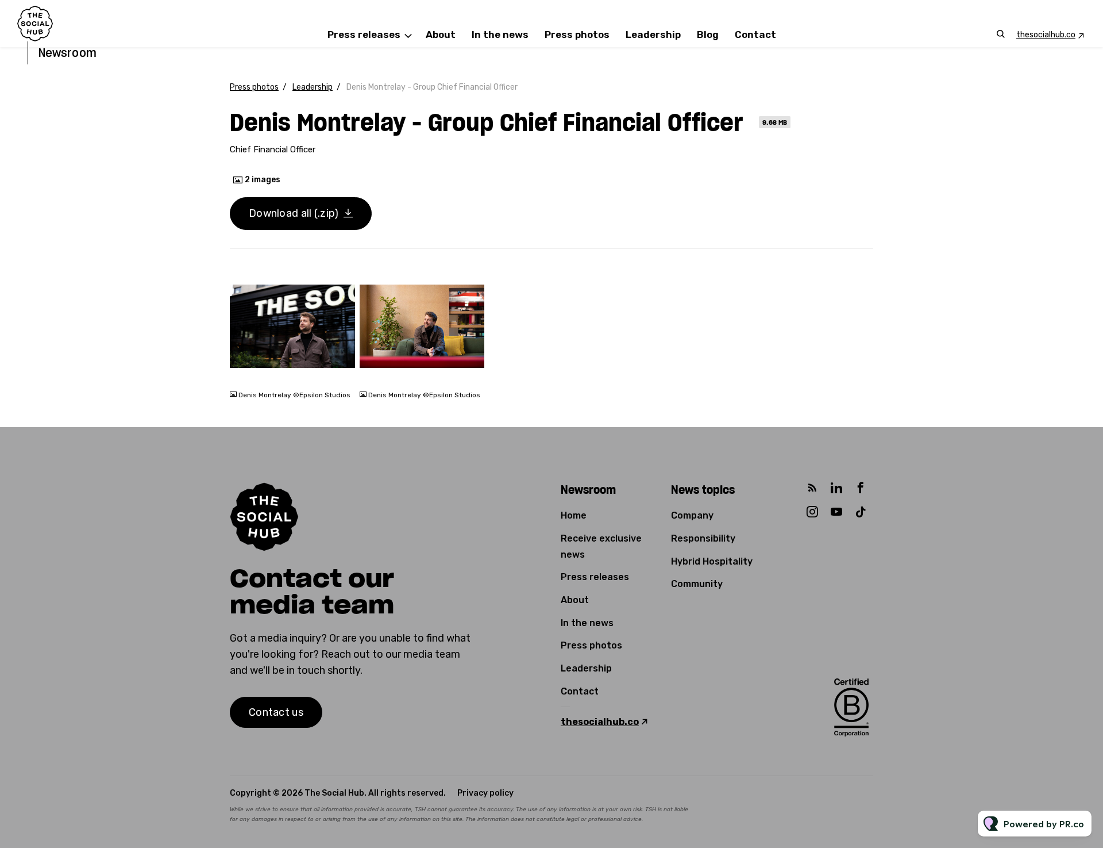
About (441, 34)
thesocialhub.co (1045, 35)
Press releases (363, 34)
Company (692, 515)
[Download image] (340, 372)
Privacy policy (485, 793)
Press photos (577, 34)
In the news (500, 34)
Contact (755, 34)
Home (574, 515)
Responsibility (703, 538)
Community (697, 583)
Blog (708, 34)
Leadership (653, 34)
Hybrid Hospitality (712, 561)
